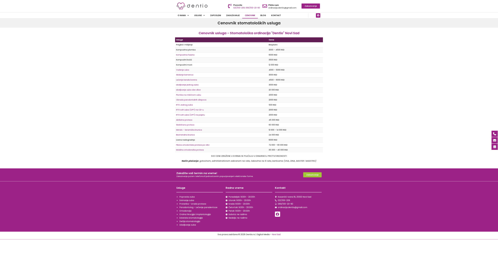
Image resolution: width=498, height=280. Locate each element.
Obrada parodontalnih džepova (191, 100)
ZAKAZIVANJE (233, 15)
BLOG (263, 15)
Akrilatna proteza (184, 120)
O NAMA (182, 15)
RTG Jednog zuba (184, 105)
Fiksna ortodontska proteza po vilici (192, 145)
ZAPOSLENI (215, 15)
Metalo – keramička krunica (189, 130)
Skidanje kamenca (184, 75)
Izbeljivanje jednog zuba (187, 84)
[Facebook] (318, 15)
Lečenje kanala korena (186, 80)
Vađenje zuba (182, 70)
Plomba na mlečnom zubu (188, 95)
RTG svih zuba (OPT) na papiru (190, 115)
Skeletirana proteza (185, 125)
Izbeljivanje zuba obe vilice (188, 90)
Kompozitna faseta (185, 55)
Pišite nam (273, 5)
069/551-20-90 (253, 7)
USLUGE (198, 15)
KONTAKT (276, 15)
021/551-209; (239, 7)
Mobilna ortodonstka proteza (190, 150)
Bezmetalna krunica (185, 135)
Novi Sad (276, 234)
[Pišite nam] (264, 6)
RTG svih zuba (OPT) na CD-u (190, 109)
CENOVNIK (250, 15)
